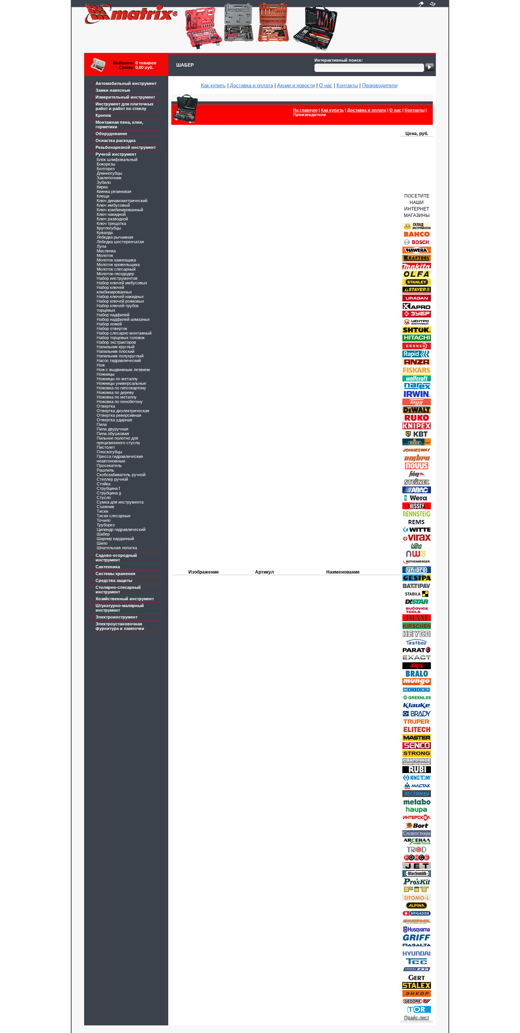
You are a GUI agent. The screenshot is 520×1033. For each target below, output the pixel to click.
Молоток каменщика (116, 260)
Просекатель (109, 465)
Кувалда (105, 232)
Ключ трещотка (111, 223)
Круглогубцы (109, 228)
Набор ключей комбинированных (114, 289)
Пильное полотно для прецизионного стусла (118, 440)
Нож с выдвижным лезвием (123, 369)
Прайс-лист (416, 1017)
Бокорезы (106, 164)
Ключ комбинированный (120, 209)
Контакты (347, 85)
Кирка (102, 187)
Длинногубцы (109, 173)
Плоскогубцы (109, 452)
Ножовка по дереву (115, 392)
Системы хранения (115, 573)
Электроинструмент (116, 617)
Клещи (103, 196)
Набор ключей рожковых (120, 301)
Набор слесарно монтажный (124, 333)
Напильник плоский (115, 351)
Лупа (101, 246)
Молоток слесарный (116, 269)
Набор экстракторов (116, 342)
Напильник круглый (115, 346)
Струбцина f (108, 488)
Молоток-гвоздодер (115, 273)
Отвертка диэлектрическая (123, 410)
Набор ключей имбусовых (122, 283)
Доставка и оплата (251, 85)
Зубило (104, 182)
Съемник (105, 506)
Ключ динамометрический (122, 200)
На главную (305, 110)
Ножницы (106, 374)
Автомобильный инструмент (126, 83)
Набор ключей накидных (120, 296)
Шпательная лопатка (117, 547)
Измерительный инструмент (125, 97)
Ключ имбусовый (113, 205)
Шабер (103, 534)
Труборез (106, 525)
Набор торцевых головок (121, 337)
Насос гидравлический (119, 360)
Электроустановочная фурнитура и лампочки (120, 626)
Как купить (213, 85)
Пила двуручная (112, 429)
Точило (103, 520)
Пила (102, 424)
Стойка (103, 483)
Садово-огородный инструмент (116, 557)
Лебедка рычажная (115, 237)
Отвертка (106, 406)
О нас (325, 85)
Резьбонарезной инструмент (126, 147)
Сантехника (108, 566)
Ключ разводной (112, 219)
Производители (379, 85)
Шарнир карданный (115, 538)
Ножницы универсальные (121, 383)
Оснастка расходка (116, 140)
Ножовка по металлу (117, 397)
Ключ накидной (111, 214)
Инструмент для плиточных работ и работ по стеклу (124, 106)
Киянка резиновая (114, 191)
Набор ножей (109, 324)
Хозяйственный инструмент (125, 598)
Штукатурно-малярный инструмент (120, 607)
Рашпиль (105, 470)
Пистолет (106, 447)
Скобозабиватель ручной (121, 474)
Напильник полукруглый (120, 356)
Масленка (106, 251)
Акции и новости (296, 85)
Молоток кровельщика (118, 264)
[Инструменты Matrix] (421, 4)
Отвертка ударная (114, 420)
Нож (101, 365)
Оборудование (111, 133)
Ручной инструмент (116, 154)
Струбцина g (109, 493)
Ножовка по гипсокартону (121, 388)
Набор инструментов (117, 278)
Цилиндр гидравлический (121, 529)
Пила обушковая (113, 433)
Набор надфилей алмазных (123, 319)
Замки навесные (113, 90)
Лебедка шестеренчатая (120, 241)
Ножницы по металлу (117, 378)
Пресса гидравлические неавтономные (120, 458)
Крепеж (103, 115)
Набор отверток (112, 328)
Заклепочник (109, 177)
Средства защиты (114, 580)
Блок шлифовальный (117, 159)
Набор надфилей (113, 314)
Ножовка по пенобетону (120, 401)
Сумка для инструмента (120, 502)
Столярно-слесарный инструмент (118, 589)
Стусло (104, 497)
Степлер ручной (112, 479)
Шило (102, 543)
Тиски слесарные (114, 515)
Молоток (105, 255)
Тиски (102, 511)
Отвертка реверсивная (119, 415)
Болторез (106, 168)
